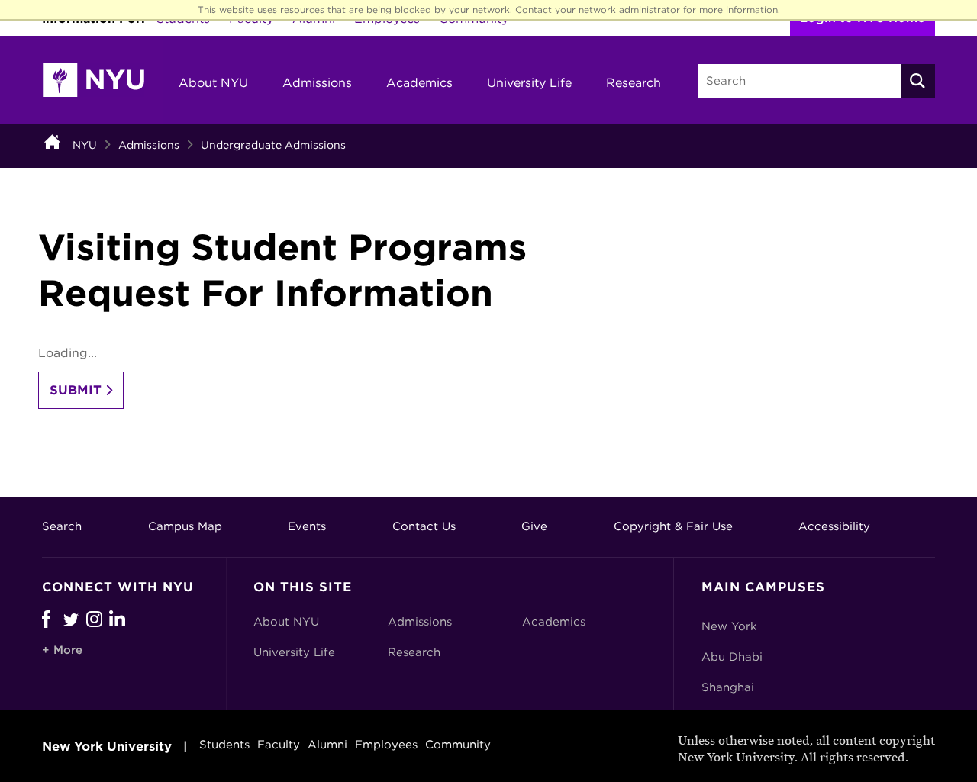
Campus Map (185, 526)
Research (633, 83)
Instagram (97, 619)
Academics (419, 83)
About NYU (213, 83)
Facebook (46, 619)
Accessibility (834, 526)
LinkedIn (120, 619)
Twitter (74, 619)
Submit (76, 390)
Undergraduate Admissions (273, 145)
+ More (62, 650)
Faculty (278, 744)
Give (534, 526)
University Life (529, 83)
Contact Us (424, 526)
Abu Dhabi (732, 657)
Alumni (327, 744)
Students (224, 744)
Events (307, 526)
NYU (85, 145)
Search (62, 526)
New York (729, 626)
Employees (386, 744)
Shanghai (727, 687)
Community (458, 744)
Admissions (317, 83)
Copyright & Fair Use (673, 526)
